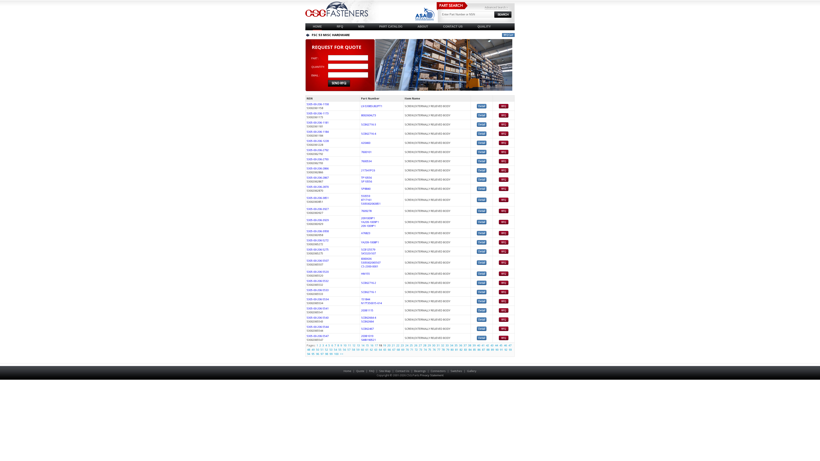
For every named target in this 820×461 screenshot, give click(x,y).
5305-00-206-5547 (318, 336)
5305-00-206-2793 (318, 159)
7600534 (366, 161)
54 (335, 350)
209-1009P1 (368, 226)
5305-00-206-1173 (318, 113)
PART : (315, 58)
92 (505, 350)
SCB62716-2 (368, 283)
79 (447, 350)
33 (447, 345)
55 (339, 350)
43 (492, 345)
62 (371, 350)
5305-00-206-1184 (318, 132)
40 (478, 345)
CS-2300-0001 (369, 266)
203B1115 (367, 310)
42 (487, 345)
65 (384, 350)
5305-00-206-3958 (318, 231)
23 (402, 345)
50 (317, 350)
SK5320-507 (368, 253)
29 (429, 345)
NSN (361, 26)
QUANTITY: (318, 67)
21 (393, 345)
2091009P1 (368, 218)
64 (380, 350)
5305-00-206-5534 (318, 299)
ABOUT (422, 26)
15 (367, 345)
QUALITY (484, 26)
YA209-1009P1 (370, 222)
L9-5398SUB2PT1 (371, 106)
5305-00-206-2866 (318, 168)
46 (505, 345)
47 (509, 345)
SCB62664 (367, 321)
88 (487, 350)
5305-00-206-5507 (318, 261)
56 (344, 350)
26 (415, 345)
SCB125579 (368, 249)
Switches (456, 371)
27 (420, 345)
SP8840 (365, 189)
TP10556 (366, 177)
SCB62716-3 (368, 124)
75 (429, 350)
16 (371, 345)
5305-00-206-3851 (318, 198)
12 (353, 345)
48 (308, 350)
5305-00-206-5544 (318, 327)
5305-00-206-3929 (318, 220)
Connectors (438, 371)
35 (456, 345)
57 (348, 350)
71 (411, 350)
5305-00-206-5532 (318, 281)
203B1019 (367, 336)
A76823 (365, 233)
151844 (365, 299)
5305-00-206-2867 (318, 177)
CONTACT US (453, 26)
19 (384, 345)
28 (424, 345)
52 (326, 350)
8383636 (366, 259)
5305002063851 (371, 204)
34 (451, 345)
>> (341, 354)
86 (478, 350)
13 (358, 345)
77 (438, 350)
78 (443, 350)
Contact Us (402, 371)
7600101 (366, 152)
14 (362, 345)
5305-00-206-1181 (318, 122)
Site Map (385, 371)
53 (330, 350)
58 (353, 350)
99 (330, 354)
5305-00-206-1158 (318, 104)
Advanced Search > (496, 7)
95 (313, 354)
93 (510, 350)
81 (456, 350)
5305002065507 (371, 262)
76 (434, 350)
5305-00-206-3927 (318, 209)
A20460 (365, 143)
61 (366, 350)
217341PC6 (368, 170)
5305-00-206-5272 (318, 240)
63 (375, 350)
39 (474, 345)
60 (362, 350)
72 (416, 350)
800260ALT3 (368, 115)
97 (322, 354)
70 (407, 350)
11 (349, 345)
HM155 (365, 274)
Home (317, 26)
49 (313, 350)
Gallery (471, 371)
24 (406, 345)
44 (496, 345)
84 (470, 350)
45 (500, 345)
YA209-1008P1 (370, 242)
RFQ (340, 26)
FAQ (371, 371)
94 (308, 354)
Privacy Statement (432, 375)
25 (411, 345)
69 (402, 350)
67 (393, 350)
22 (397, 345)
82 (461, 350)
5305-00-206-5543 (318, 317)
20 (388, 345)
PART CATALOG (391, 26)
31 (438, 345)
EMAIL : (315, 75)
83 (465, 350)
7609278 (366, 211)
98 (326, 354)
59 (357, 350)
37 (465, 345)
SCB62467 (367, 329)
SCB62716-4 (368, 134)
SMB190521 (368, 340)
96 (317, 354)
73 (420, 350)
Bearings (420, 371)
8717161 (366, 200)
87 (483, 350)
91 (501, 350)
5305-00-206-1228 (318, 141)
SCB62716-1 (368, 292)
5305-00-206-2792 (318, 150)
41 (483, 345)
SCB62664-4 (368, 317)
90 (496, 350)
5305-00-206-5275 (318, 249)
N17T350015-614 (371, 303)
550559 (365, 196)
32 (442, 345)
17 (376, 345)
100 (336, 354)
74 (425, 350)
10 (344, 345)
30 (433, 345)
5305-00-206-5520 (318, 272)
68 (398, 350)
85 (474, 350)
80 (452, 350)
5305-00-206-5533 (318, 290)
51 (322, 350)
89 (492, 350)
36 (460, 345)
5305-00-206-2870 (318, 187)
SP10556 (366, 181)
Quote (360, 371)
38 (469, 345)
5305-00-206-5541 (318, 308)
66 (389, 350)
